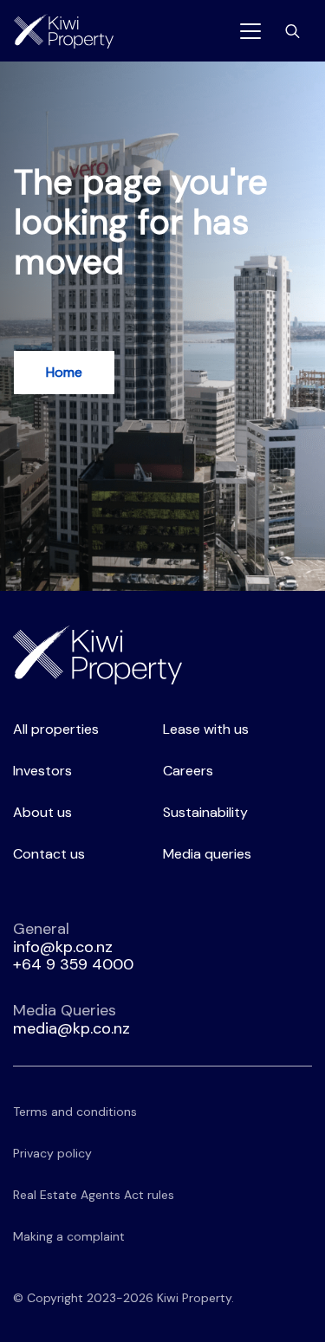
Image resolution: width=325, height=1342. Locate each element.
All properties (56, 729)
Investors (42, 771)
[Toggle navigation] (250, 31)
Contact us (49, 854)
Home (64, 372)
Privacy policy (52, 1153)
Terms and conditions (75, 1111)
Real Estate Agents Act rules (93, 1195)
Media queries (207, 854)
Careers (188, 771)
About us (42, 812)
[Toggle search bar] (292, 31)
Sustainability (205, 812)
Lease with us (206, 729)
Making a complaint (69, 1236)
